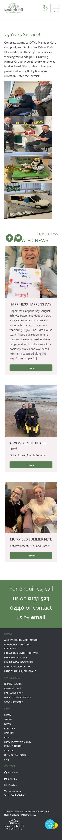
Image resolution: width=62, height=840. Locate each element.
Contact (9, 728)
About (8, 719)
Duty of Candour (15, 755)
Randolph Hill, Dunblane (20, 671)
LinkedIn (12, 778)
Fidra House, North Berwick (21, 653)
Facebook (12, 772)
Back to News (47, 234)
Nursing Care (12, 688)
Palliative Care (13, 693)
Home (7, 714)
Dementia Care (13, 684)
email (38, 617)
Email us (12, 785)
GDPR (7, 737)
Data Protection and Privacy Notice (17, 744)
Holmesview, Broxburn (18, 662)
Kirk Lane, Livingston (17, 666)
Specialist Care (13, 702)
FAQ (6, 759)
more (31, 368)
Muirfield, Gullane (15, 657)
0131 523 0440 (14, 794)
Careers (9, 733)
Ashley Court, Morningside (21, 640)
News (7, 724)
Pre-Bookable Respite (17, 697)
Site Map (9, 750)
